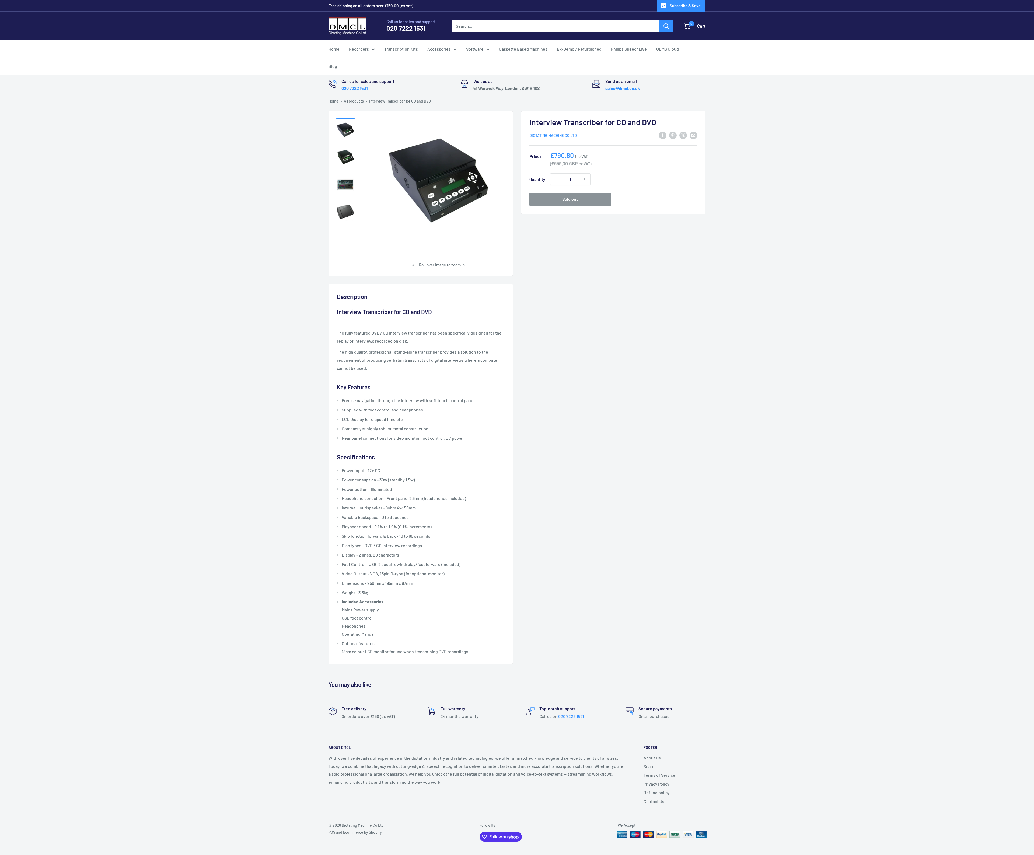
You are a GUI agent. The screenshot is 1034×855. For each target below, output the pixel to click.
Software (475, 48)
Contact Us (654, 801)
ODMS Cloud (667, 48)
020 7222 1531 (406, 28)
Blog (333, 66)
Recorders (359, 48)
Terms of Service (659, 774)
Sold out (570, 198)
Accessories (439, 48)
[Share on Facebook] (662, 135)
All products (354, 101)
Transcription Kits (401, 48)
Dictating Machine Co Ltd (553, 135)
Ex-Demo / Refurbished (579, 48)
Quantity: (538, 178)
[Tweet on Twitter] (683, 135)
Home (334, 48)
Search (650, 766)
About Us (652, 757)
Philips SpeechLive (629, 48)
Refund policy (657, 792)
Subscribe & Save (685, 5)
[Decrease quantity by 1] (556, 179)
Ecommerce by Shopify (362, 832)
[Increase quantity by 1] (584, 179)
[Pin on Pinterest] (673, 135)
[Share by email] (693, 135)
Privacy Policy (656, 783)
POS (332, 832)
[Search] (666, 26)
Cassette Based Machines (523, 48)
